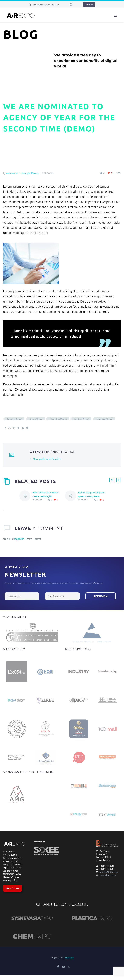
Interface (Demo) (81, 419)
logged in (19, 538)
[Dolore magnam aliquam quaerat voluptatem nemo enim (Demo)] (71, 496)
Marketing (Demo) (104, 419)
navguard (69, 957)
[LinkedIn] (22, 428)
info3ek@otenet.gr (109, 871)
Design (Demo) (35, 419)
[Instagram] (71, 4)
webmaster (12, 173)
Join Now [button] (89, 4)
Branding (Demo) (14, 419)
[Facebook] (5, 428)
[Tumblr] (18, 428)
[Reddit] (27, 428)
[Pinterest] (14, 428)
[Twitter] (9, 428)
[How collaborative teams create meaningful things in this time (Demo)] (25, 496)
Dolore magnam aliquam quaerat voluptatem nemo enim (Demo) (91, 496)
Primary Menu (115, 15)
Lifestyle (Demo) (30, 173)
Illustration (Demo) (58, 419)
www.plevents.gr (108, 875)
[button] (111, 480)
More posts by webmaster (47, 458)
